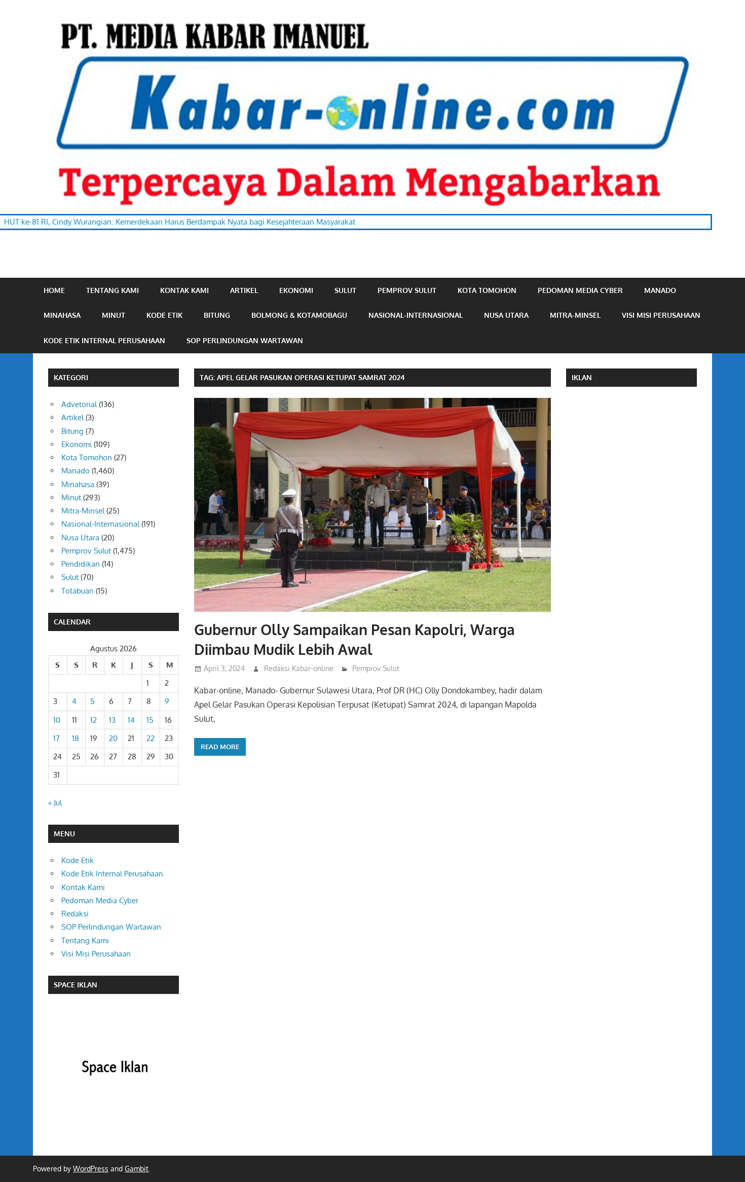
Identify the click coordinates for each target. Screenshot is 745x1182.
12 (93, 720)
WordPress (90, 1168)
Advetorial (79, 404)
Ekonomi (296, 290)
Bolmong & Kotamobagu (299, 315)
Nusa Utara (506, 315)
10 (56, 720)
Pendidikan (80, 564)
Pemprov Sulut (407, 290)
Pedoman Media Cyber (580, 290)
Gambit (136, 1168)
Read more (220, 747)
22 (150, 738)
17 (56, 738)
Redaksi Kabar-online (298, 668)
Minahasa (62, 315)
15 (150, 720)
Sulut (345, 290)
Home (54, 290)
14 (131, 720)
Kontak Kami (184, 290)
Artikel (244, 290)
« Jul (55, 802)
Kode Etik (164, 315)
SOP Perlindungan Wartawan (245, 340)
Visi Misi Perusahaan (661, 315)
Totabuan (77, 591)
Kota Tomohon (487, 290)
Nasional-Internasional (415, 315)
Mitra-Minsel (575, 315)
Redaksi (75, 913)
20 (113, 738)
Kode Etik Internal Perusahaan (104, 340)
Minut (113, 315)
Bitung (217, 315)
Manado (660, 290)
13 (112, 720)
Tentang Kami (112, 290)
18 (75, 738)
